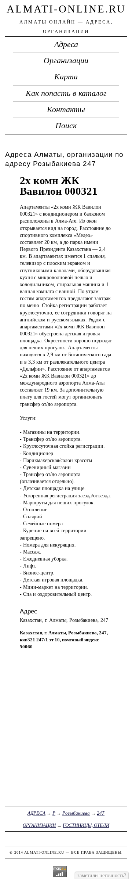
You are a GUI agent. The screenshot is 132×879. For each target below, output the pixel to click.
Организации (66, 60)
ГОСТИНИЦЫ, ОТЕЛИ (86, 825)
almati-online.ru (66, 9)
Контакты (66, 109)
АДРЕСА (36, 813)
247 (100, 813)
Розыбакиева (76, 813)
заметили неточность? (101, 875)
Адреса (66, 44)
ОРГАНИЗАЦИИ (39, 825)
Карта (66, 76)
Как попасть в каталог (66, 93)
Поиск (66, 125)
